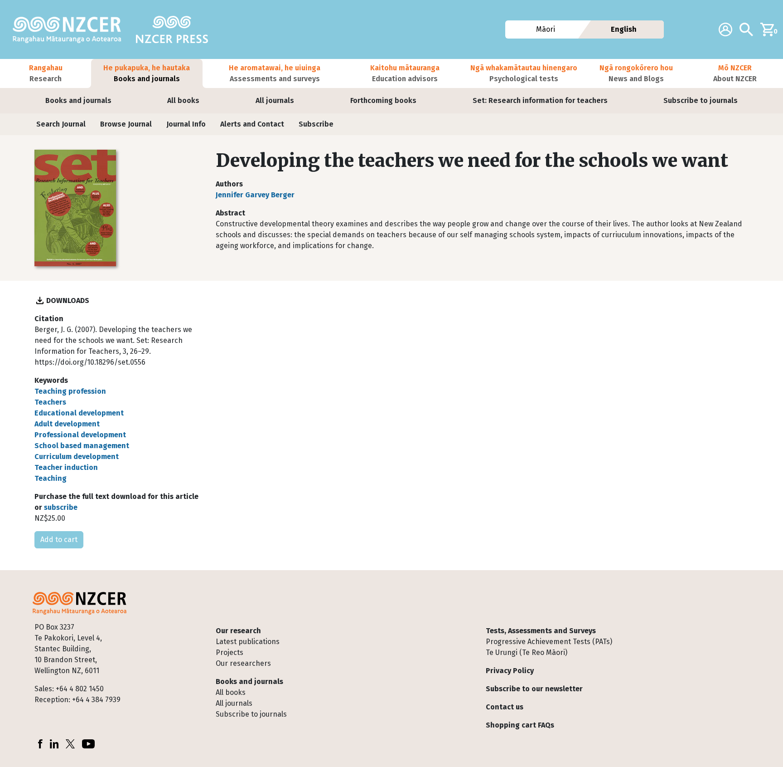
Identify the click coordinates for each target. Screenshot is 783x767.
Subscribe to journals (700, 100)
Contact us (504, 707)
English (624, 29)
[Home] (70, 29)
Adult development (67, 424)
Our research (238, 630)
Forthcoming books (383, 100)
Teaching (50, 478)
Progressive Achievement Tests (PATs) (549, 641)
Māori (545, 29)
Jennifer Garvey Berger (255, 195)
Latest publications (248, 641)
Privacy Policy (510, 670)
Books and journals (78, 100)
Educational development (79, 413)
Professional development (80, 434)
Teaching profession (70, 391)
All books (183, 100)
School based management (81, 445)
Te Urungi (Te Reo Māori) (526, 652)
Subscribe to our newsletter (534, 688)
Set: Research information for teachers (540, 100)
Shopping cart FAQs (520, 725)
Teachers (50, 402)
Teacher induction (66, 467)
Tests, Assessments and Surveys (541, 630)
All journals (275, 100)
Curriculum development (76, 456)
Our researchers (243, 663)
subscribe (60, 507)
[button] (45, 73)
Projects (229, 652)
